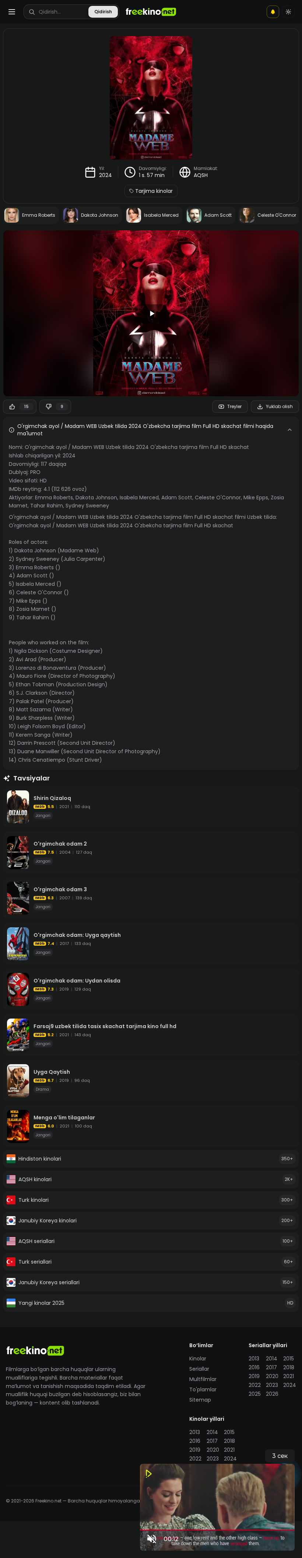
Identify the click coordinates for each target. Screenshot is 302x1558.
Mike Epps (255, 497)
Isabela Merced (139, 497)
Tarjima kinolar (154, 191)
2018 (288, 1367)
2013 (254, 1358)
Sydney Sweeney (87, 505)
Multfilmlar (203, 1379)
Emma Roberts (54, 497)
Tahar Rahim (46, 505)
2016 (254, 1367)
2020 (272, 1376)
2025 (255, 1394)
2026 (272, 1394)
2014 (271, 1358)
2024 (105, 175)
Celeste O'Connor (218, 497)
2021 (288, 1376)
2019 (254, 1376)
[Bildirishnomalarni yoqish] (273, 12)
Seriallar (199, 1369)
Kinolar (197, 1358)
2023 (272, 1385)
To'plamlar (203, 1389)
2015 (288, 1358)
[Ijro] (151, 313)
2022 (255, 1385)
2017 (271, 1367)
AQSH (201, 175)
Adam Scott (176, 497)
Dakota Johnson (96, 497)
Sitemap (200, 1399)
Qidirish (103, 11)
